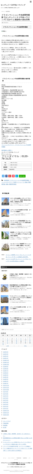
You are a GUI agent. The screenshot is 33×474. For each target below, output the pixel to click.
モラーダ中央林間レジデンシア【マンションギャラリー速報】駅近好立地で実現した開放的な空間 (20, 200)
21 (25, 341)
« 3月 (7, 346)
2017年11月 (6, 387)
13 (21, 340)
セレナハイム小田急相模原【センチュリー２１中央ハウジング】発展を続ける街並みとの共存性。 (20, 222)
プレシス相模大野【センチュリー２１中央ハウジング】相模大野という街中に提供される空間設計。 (20, 319)
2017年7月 (5, 396)
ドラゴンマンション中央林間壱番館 (19, 180)
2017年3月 (5, 404)
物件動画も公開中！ (7, 150)
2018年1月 (5, 383)
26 (16, 343)
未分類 (4, 427)
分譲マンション (17, 182)
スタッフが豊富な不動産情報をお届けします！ (16, 466)
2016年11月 (6, 412)
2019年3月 (5, 354)
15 (30, 340)
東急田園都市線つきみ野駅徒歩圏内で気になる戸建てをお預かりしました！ (20, 285)
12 (16, 340)
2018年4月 (5, 377)
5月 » (25, 346)
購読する (4, 267)
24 (7, 343)
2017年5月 (5, 400)
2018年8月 (5, 368)
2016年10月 (6, 414)
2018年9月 (5, 366)
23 (3, 343)
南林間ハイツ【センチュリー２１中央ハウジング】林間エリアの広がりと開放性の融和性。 (20, 233)
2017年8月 (5, 394)
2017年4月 (5, 402)
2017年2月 (5, 406)
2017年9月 (5, 391)
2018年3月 (5, 379)
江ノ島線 (25, 182)
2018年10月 (6, 364)
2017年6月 (5, 398)
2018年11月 (6, 362)
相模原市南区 (12, 184)
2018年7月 (5, 371)
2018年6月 (5, 373)
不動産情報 (5, 423)
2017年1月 (5, 408)
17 (7, 341)
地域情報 (6, 180)
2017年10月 (6, 389)
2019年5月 (5, 352)
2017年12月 (6, 385)
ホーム (4, 458)
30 (3, 344)
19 (16, 341)
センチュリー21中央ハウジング (13, 5)
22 (30, 341)
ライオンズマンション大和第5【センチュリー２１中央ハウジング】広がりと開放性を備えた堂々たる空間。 (21, 297)
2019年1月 (5, 358)
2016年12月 (6, 410)
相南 (7, 184)
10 (7, 340)
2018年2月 (5, 381)
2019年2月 (5, 356)
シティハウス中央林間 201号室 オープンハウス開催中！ (17, 446)
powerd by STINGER (18, 471)
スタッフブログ (7, 421)
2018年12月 (6, 360)
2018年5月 (5, 375)
